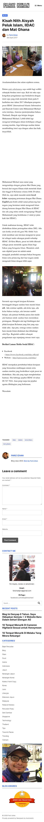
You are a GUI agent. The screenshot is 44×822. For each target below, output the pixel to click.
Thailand (5, 724)
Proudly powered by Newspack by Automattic (18, 818)
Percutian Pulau (8, 709)
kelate (20, 440)
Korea (4, 685)
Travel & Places (8, 732)
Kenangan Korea (8, 678)
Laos (4, 689)
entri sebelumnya (15, 89)
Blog (5, 15)
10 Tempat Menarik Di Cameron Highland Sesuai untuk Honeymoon (22, 626)
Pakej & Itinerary (8, 705)
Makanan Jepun (8, 697)
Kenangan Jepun (8, 674)
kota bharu (28, 440)
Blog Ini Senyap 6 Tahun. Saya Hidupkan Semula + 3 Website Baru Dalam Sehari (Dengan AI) (22, 617)
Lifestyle (5, 693)
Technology (6, 720)
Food (4, 658)
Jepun (4, 670)
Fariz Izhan (13, 35)
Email (4, 519)
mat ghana (6, 444)
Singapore (6, 716)
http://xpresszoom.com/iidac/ (24, 357)
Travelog (5, 736)
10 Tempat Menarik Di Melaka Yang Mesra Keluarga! (21, 634)
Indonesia (6, 666)
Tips (4, 728)
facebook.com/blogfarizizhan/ (22, 598)
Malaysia (5, 701)
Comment (6, 485)
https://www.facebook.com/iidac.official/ (22, 354)
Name (4, 509)
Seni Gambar (7, 713)
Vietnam (5, 740)
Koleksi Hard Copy (9, 682)
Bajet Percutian (7, 646)
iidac (14, 440)
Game (4, 662)
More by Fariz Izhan (31, 461)
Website (5, 529)
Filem (4, 654)
